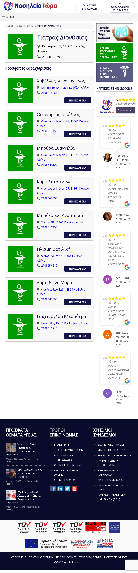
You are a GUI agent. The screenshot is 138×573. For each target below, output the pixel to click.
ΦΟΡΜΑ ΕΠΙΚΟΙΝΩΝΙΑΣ (68, 465)
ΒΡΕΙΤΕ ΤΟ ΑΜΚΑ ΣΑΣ (110, 480)
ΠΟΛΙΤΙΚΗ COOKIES (66, 557)
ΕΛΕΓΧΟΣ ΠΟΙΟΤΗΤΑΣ (115, 557)
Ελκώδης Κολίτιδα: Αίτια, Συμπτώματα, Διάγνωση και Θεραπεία (23, 497)
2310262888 (65, 459)
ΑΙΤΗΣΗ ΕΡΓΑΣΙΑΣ (65, 480)
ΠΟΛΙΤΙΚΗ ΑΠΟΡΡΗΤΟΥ (41, 557)
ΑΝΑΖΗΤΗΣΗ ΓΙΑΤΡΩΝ (111, 450)
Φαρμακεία (26, 26)
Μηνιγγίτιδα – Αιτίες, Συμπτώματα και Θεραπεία (30, 473)
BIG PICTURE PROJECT (111, 444)
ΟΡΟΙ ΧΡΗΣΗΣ (18, 557)
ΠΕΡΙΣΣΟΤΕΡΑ (77, 100)
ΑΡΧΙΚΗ (11, 26)
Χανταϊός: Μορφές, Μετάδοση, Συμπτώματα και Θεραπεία (23, 449)
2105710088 (75, 450)
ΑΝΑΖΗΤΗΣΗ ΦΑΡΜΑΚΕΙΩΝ (114, 455)
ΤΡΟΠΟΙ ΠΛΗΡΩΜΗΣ (90, 557)
